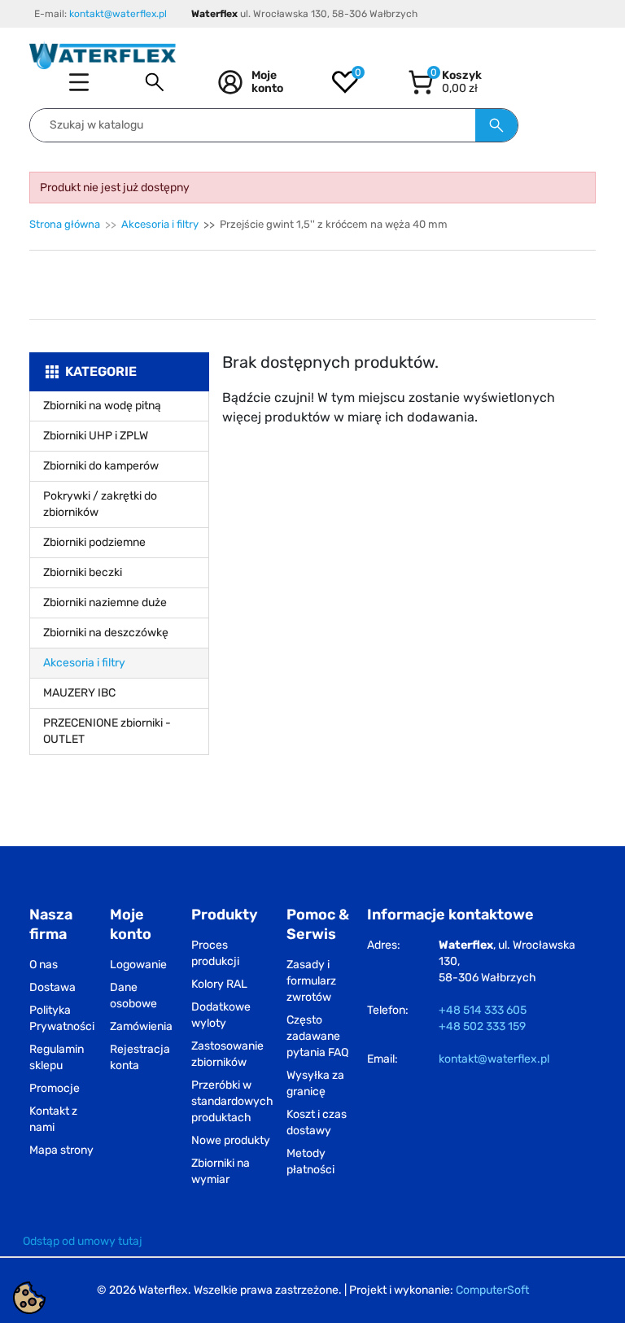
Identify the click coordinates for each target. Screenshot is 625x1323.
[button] (155, 82)
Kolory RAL (219, 984)
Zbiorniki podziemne (94, 542)
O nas (43, 965)
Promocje (54, 1088)
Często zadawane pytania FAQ (317, 1036)
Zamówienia (141, 1026)
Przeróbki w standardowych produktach (232, 1101)
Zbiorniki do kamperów (101, 466)
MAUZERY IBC (79, 693)
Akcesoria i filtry (160, 224)
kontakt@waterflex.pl (118, 14)
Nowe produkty (230, 1140)
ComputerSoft (492, 1290)
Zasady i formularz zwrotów (311, 981)
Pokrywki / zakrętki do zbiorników (100, 504)
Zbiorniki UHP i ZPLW (95, 436)
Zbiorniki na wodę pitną (102, 406)
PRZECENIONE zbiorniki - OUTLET (107, 731)
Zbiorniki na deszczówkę (105, 633)
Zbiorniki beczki (82, 572)
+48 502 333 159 (482, 1026)
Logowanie (138, 965)
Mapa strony (61, 1150)
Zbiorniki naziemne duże (105, 602)
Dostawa (52, 987)
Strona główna (64, 224)
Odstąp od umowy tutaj (82, 1241)
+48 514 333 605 (483, 1010)
